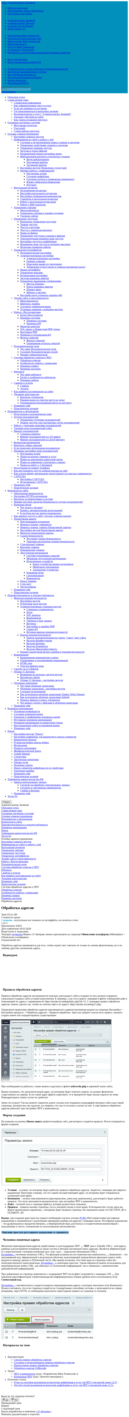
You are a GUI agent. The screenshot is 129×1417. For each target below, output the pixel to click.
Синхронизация (35, 575)
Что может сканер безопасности (43, 538)
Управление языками (31, 272)
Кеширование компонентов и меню (39, 657)
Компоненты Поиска (25, 739)
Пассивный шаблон (37, 162)
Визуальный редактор (25, 187)
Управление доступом (26, 218)
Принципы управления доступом (38, 221)
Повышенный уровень (32, 550)
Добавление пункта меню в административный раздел (55, 267)
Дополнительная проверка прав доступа (41, 238)
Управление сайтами (25, 207)
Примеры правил (29, 366)
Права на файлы (29, 233)
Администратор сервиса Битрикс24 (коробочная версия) (38, 69)
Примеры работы (29, 380)
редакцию (17, 934)
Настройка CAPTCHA (32, 479)
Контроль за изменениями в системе (33, 499)
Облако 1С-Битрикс (24, 671)
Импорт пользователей (26, 431)
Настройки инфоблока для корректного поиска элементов (45, 736)
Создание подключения (32, 691)
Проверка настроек (30, 368)
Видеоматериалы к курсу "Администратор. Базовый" (42, 114)
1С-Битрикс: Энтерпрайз (21, 49)
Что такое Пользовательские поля (38, 349)
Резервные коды (35, 572)
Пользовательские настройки (36, 252)
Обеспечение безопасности (28, 493)
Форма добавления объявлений (43, 182)
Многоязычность (29, 301)
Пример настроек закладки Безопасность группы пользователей (48, 502)
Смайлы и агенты (23, 383)
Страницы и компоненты (40, 609)
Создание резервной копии (28, 714)
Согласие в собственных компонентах (40, 787)
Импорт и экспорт (36, 292)
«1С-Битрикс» (43, 1411)
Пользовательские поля (26, 346)
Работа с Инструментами (27, 312)
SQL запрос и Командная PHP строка (40, 329)
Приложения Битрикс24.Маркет (25, 77)
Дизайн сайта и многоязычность (31, 298)
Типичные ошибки (24, 770)
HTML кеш (26, 663)
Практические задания (26, 408)
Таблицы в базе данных (39, 620)
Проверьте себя (22, 405)
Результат (31, 185)
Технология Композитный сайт (24, 38)
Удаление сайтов (29, 216)
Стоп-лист (25, 584)
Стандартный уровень (32, 544)
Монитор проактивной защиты (37, 533)
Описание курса (16, 97)
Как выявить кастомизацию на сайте (33, 391)
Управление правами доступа (36, 148)
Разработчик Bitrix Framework (23, 35)
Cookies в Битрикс (30, 790)
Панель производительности (35, 635)
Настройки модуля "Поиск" (29, 734)
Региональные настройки (34, 275)
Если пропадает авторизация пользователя (37, 448)
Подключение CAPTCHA (34, 482)
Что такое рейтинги (30, 374)
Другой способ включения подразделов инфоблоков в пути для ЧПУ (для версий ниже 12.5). (64, 1385)
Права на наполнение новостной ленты (41, 459)
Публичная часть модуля (33, 603)
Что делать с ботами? (31, 507)
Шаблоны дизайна (30, 303)
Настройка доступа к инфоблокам (38, 241)
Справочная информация (27, 102)
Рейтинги (19, 371)
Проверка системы (30, 318)
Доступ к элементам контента (36, 230)
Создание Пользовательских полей (39, 352)
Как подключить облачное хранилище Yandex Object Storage (52, 694)
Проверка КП (33, 323)
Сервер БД (32, 629)
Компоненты (33, 578)
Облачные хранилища (25, 683)
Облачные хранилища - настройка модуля (42, 688)
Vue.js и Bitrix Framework (21, 47)
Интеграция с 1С (17, 29)
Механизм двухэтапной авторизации (46, 558)
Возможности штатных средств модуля (41, 674)
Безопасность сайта (18, 490)
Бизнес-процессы (17, 80)
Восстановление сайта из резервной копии (37, 725)
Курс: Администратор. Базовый (18, 2)
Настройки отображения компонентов (40, 196)
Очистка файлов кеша (32, 666)
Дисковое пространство (26, 394)
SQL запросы (33, 615)
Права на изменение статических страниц (42, 462)
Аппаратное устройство (46, 569)
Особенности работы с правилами (38, 363)
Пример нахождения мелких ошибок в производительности (52, 652)
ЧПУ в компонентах (25, 1373)
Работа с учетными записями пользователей (37, 425)
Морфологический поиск (27, 751)
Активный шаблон (36, 165)
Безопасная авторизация (27, 442)
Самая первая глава (18, 100)
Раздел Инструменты (31, 315)
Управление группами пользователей (40, 419)
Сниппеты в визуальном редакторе (39, 199)
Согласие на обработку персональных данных (45, 785)
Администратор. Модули (21, 23)
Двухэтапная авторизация (34, 552)
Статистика (20, 756)
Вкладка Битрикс (35, 643)
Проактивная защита (25, 519)
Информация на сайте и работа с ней (33, 139)
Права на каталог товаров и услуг (38, 456)
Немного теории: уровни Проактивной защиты (45, 527)
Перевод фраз (33, 289)
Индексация (20, 745)
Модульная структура (25, 125)
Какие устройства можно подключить (53, 564)
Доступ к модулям (30, 227)
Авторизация (8, 91)
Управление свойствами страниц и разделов (44, 145)
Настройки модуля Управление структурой (43, 168)
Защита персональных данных (30, 782)
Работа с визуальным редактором (38, 201)
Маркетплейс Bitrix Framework (24, 41)
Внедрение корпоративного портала (27, 71)
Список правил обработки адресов (32, 1359)
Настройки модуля (30, 601)
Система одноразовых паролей (43, 555)
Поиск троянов (28, 581)
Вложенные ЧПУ (23, 1376)
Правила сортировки (25, 748)
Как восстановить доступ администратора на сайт (41, 470)
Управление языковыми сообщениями (40, 281)
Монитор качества (30, 326)
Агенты (24, 388)
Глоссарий (19, 128)
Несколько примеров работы (35, 247)
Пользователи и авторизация (23, 411)
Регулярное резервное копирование (33, 719)
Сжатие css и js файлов (26, 669)
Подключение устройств (39, 561)
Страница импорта (30, 434)
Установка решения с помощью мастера (41, 309)
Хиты (29, 612)
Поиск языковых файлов (39, 286)
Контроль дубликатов (31, 397)
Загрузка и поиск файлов (33, 151)
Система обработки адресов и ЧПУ (33, 357)
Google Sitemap (22, 753)
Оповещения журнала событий (43, 343)
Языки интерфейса (30, 269)
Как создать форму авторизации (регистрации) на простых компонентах (53, 473)
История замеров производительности (47, 632)
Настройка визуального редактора (38, 193)
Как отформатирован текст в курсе (32, 105)
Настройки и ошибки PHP (40, 626)
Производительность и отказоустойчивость (31, 595)
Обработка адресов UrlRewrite (30, 1368)
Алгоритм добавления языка (35, 306)
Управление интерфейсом (28, 250)
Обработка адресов (30, 360)
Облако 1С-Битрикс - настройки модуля (41, 680)
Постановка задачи (36, 173)
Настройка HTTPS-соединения (30, 496)
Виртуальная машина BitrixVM (24, 62)
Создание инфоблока (37, 176)
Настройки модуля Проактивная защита (41, 530)
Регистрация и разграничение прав (33, 414)
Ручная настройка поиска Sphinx (31, 742)
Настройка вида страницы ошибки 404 (41, 295)
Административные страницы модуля (40, 606)
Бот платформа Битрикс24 (22, 74)
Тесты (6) (12, 796)
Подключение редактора (33, 190)
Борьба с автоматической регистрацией (41, 510)
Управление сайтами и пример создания (41, 213)
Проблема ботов (22, 504)
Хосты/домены (28, 586)
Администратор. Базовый (21, 20)
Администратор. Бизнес (20, 26)
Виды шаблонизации (37, 159)
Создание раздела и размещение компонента (50, 179)
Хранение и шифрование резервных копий (37, 717)
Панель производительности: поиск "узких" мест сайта (56, 637)
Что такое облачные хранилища (37, 686)
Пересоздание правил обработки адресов (36, 1365)
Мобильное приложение (46, 567)
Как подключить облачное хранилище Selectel (44, 697)
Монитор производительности (30, 598)
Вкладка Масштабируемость (41, 649)
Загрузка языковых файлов (34, 278)
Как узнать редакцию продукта (30, 119)
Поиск (11, 731)
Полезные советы (23, 765)
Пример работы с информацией (37, 170)
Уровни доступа (28, 224)
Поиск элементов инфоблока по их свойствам (38, 768)
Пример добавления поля (33, 354)
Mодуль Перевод (35, 284)
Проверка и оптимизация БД (35, 335)
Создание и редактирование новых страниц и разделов (49, 142)
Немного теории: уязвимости (36, 524)
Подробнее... (8, 1254)
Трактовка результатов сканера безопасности (50, 541)
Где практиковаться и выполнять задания (36, 111)
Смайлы (24, 385)
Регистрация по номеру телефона (32, 468)
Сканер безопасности (31, 536)
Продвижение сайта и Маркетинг (26, 10)
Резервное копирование (20, 708)
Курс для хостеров (17, 59)
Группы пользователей (26, 417)
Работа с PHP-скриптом (33, 204)
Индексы (31, 623)
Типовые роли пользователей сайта (33, 428)
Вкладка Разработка (37, 646)
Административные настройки (37, 255)
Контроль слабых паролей (28, 445)
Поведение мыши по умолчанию (44, 264)
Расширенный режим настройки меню (41, 153)
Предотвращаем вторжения (35, 521)
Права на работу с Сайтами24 (36, 465)
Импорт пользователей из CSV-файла (40, 436)
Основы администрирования (23, 134)
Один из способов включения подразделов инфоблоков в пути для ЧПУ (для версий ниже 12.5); (65, 1382)
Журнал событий (29, 337)
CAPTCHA (20, 476)
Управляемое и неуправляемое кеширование (44, 660)
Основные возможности (27, 711)
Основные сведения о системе (24, 122)
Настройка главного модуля (29, 136)
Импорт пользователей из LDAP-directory (42, 439)
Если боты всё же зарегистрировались (40, 513)
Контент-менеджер (18, 8)
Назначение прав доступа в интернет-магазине (45, 244)
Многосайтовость (17, 44)
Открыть (7, 802)
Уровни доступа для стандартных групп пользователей (49, 422)
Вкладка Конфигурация (39, 640)
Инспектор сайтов (30, 677)
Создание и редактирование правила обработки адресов (44, 1362)
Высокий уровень (29, 547)
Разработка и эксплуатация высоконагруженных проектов (39, 52)
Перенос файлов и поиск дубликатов (40, 700)
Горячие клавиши (35, 261)
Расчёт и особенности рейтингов (38, 377)
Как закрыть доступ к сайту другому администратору (42, 516)
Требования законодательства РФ (25, 779)
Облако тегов (21, 762)
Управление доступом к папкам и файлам (42, 235)
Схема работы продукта (26, 131)
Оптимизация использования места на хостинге (46, 402)
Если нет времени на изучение (30, 108)
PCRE (83, 1218)
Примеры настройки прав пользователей (36, 451)
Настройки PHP (28, 332)
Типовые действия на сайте (29, 117)
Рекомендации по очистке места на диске (42, 400)
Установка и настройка (20, 13)
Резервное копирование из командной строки (38, 722)
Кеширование (33, 618)
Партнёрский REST (18, 83)
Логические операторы (26, 759)
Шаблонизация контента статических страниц (45, 156)
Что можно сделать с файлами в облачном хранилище (49, 703)
